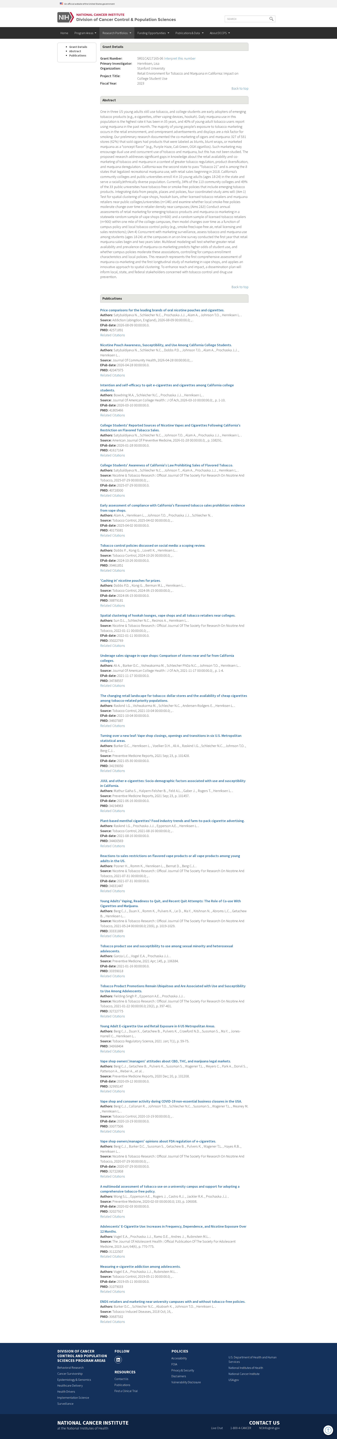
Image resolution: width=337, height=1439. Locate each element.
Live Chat (217, 1428)
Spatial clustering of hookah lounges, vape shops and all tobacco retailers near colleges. (167, 615)
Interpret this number (179, 58)
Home (64, 33)
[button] (271, 19)
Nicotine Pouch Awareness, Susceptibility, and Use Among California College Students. (166, 345)
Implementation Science (73, 1397)
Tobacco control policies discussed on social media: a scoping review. (152, 545)
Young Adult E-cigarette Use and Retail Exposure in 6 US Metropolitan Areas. (157, 1026)
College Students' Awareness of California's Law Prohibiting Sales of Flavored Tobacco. (166, 465)
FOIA (174, 1364)
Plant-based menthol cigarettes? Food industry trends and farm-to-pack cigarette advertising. (172, 820)
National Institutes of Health (246, 1368)
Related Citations (112, 335)
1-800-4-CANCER (240, 1428)
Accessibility (179, 1358)
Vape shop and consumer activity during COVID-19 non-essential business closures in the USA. (171, 1101)
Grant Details (78, 47)
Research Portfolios (115, 33)
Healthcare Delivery (70, 1385)
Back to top (239, 88)
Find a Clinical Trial (126, 1391)
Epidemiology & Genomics (74, 1380)
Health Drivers (66, 1391)
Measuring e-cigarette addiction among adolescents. (140, 1266)
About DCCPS (218, 33)
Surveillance (65, 1403)
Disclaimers (178, 1376)
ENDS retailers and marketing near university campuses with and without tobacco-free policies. (172, 1301)
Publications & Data (188, 33)
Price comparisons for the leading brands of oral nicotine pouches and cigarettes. (162, 310)
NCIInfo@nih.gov (269, 1428)
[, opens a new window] (118, 1359)
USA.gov (234, 1380)
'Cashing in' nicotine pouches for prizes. (130, 580)
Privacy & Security (182, 1370)
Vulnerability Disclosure (186, 1382)
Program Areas (83, 33)
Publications (77, 55)
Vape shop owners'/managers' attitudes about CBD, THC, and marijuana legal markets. (165, 1061)
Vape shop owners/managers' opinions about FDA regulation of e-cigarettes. (158, 1141)
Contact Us (121, 1379)
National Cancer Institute (244, 1374)
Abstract (75, 51)
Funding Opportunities (151, 33)
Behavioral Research (70, 1367)
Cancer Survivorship (70, 1373)
